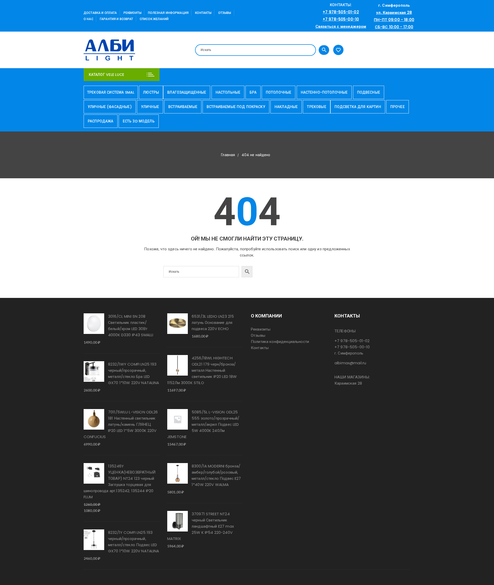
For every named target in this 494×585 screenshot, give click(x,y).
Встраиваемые (182, 106)
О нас (88, 19)
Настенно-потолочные (324, 92)
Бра (253, 92)
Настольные (228, 92)
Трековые (316, 106)
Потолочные (279, 92)
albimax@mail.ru (350, 363)
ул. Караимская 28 (394, 12)
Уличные (150, 106)
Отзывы (224, 13)
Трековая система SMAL (110, 92)
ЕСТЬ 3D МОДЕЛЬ (139, 121)
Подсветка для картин (357, 106)
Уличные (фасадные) (110, 106)
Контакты (203, 13)
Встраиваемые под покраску (236, 106)
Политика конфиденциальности (280, 341)
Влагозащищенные (186, 92)
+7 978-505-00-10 (341, 19)
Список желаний (154, 19)
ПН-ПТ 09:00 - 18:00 (394, 19)
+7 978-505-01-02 (341, 12)
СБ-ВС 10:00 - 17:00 (394, 27)
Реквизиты (132, 13)
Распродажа (100, 121)
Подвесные (368, 92)
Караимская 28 (348, 383)
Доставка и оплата (100, 13)
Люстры (151, 92)
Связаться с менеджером (340, 26)
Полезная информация (168, 13)
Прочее (397, 106)
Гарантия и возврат (116, 19)
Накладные (286, 106)
